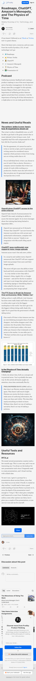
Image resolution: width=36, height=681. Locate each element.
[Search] (33, 590)
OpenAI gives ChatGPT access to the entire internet (17, 209)
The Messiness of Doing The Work (12, 597)
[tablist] (9, 568)
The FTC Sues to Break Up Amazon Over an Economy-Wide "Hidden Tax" (17, 294)
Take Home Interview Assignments (9, 613)
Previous (7, 555)
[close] (30, 617)
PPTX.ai (4, 458)
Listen (32, 28)
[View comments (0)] (10, 34)
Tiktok (24, 38)
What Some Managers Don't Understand (10, 601)
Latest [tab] (8, 590)
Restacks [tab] (13, 568)
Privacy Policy (21, 662)
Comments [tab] (6, 568)
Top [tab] (4, 590)
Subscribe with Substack (19, 654)
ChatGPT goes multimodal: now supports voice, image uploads (14, 248)
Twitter (31, 38)
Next (29, 555)
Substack (9, 677)
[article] (18, 601)
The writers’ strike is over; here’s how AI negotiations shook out (15, 128)
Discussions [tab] (15, 590)
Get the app (27, 672)
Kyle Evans (9, 27)
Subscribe (25, 2)
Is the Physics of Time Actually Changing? (15, 370)
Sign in (32, 2)
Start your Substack (13, 672)
